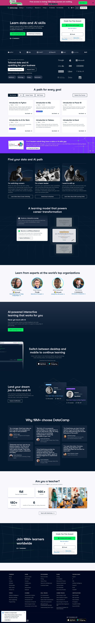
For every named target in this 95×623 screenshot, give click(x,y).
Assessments (28, 587)
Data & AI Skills (44, 576)
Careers (11, 581)
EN (73, 7)
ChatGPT (74, 589)
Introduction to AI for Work (31, 606)
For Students (59, 578)
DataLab (27, 589)
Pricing (42, 578)
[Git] (85, 52)
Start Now (82, 2)
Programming (12, 601)
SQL (73, 581)
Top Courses (13, 95)
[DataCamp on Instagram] (27, 621)
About (10, 576)
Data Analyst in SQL (61, 595)
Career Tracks (29, 95)
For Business (52, 7)
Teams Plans (44, 581)
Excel (73, 587)
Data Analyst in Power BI (62, 601)
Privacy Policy (64, 39)
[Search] (69, 8)
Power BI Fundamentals (46, 601)
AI (20, 95)
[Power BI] (52, 52)
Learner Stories (60, 585)
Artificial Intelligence (77, 583)
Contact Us (11, 589)
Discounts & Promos (61, 581)
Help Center (12, 587)
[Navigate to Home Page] (13, 8)
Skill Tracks (40, 95)
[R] (20, 52)
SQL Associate (75, 597)
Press (10, 578)
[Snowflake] (74, 52)
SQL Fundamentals (45, 597)
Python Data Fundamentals (47, 599)
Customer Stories (44, 585)
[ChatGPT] (40, 52)
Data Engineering (13, 599)
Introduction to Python (30, 595)
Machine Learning (13, 597)
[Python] (11, 52)
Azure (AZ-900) (75, 606)
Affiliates (11, 583)
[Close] (93, 2)
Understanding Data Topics (47, 607)
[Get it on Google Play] (53, 365)
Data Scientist (75, 599)
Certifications (28, 583)
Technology (20, 77)
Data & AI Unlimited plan (46, 583)
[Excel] (63, 52)
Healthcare (11, 77)
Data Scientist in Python (62, 597)
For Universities (60, 7)
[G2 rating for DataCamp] (15, 38)
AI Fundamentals (45, 595)
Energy (29, 77)
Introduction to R (28, 599)
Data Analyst (75, 595)
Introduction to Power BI (30, 601)
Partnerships (12, 585)
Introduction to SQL (29, 597)
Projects (27, 585)
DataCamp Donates (61, 589)
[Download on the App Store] (42, 365)
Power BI (74, 585)
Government (37, 77)
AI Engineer (75, 601)
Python (74, 576)
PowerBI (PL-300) (76, 604)
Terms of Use (76, 37)
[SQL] (29, 52)
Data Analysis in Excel (30, 604)
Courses (27, 581)
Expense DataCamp (61, 583)
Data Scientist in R (61, 599)
